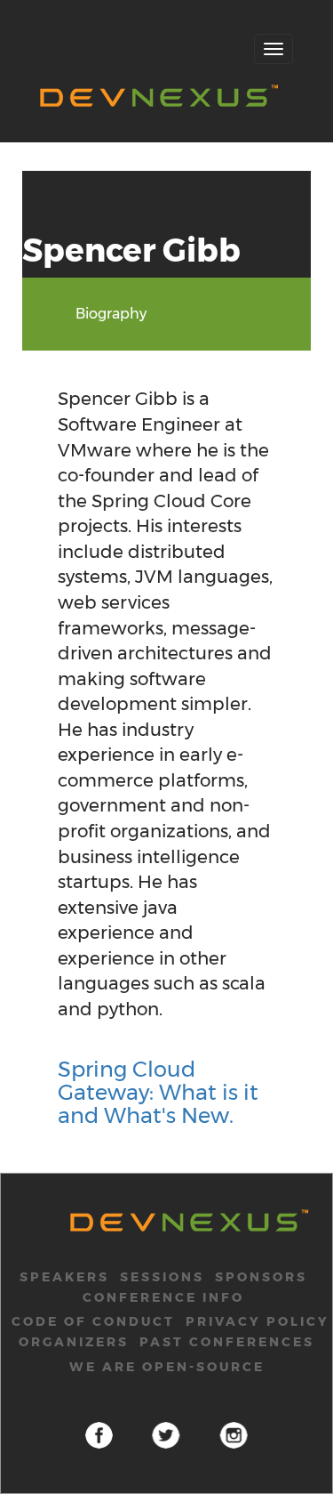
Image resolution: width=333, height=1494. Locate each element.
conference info (163, 1297)
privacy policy (257, 1321)
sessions (162, 1277)
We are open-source (167, 1367)
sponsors (261, 1277)
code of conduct (93, 1321)
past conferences (226, 1342)
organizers (74, 1342)
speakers (64, 1277)
